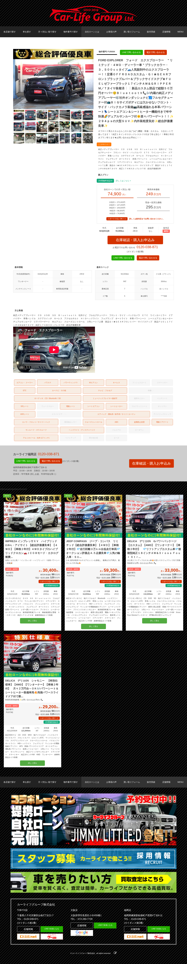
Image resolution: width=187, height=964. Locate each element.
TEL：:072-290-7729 (81, 919)
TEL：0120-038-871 (27, 919)
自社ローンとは (92, 32)
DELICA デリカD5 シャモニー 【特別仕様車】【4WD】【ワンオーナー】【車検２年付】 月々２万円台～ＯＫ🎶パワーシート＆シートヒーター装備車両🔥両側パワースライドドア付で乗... (31, 688)
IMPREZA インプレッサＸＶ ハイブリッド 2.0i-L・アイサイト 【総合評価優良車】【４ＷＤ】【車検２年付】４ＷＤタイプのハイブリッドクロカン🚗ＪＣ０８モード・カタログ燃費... (32, 549)
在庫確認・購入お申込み (135, 240)
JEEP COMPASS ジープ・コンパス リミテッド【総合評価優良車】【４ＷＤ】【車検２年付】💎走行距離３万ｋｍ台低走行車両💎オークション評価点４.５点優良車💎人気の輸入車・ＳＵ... (93, 549)
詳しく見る (32, 621)
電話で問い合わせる (155, 52)
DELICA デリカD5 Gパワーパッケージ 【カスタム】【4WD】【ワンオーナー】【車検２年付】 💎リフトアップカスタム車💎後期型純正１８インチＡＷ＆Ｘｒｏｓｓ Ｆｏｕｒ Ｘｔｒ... (154, 549)
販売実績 (151, 32)
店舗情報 (166, 32)
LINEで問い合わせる (131, 52)
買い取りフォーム (132, 32)
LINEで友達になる (51, 929)
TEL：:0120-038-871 (135, 919)
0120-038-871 (147, 247)
